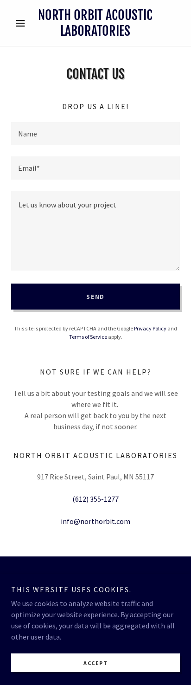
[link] (96, 23)
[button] (24, 23)
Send (95, 296)
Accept (95, 662)
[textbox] (95, 133)
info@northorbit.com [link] (95, 521)
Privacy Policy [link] (150, 328)
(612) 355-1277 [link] (95, 499)
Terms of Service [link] (88, 336)
